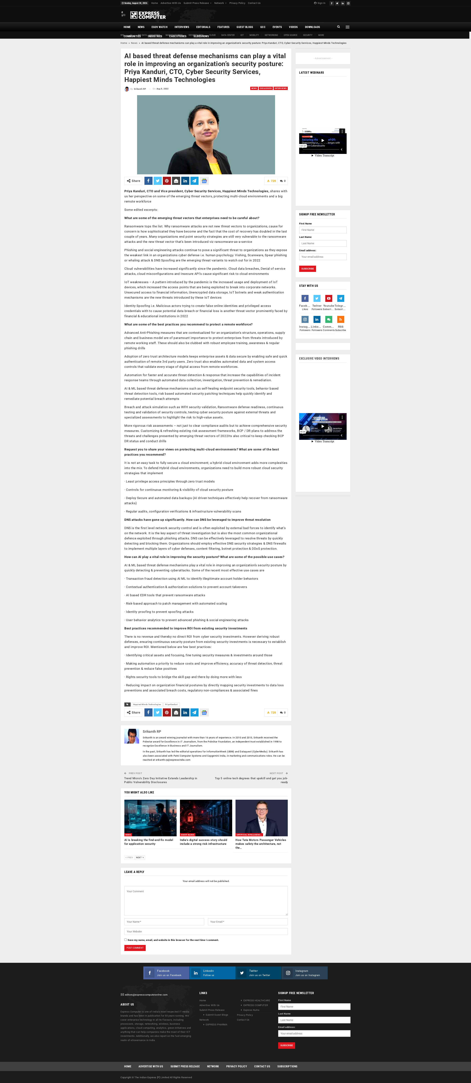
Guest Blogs (245, 27)
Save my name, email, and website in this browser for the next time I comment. (173, 940)
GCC (262, 27)
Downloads (312, 27)
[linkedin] (343, 3)
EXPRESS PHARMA (216, 1024)
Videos (293, 27)
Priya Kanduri (171, 704)
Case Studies (177, 36)
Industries (155, 36)
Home (154, 3)
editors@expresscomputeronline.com (146, 994)
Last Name (305, 237)
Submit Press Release (196, 3)
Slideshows (201, 36)
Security (307, 35)
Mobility (254, 35)
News (141, 27)
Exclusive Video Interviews (319, 358)
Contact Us (254, 3)
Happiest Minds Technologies (147, 704)
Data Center (228, 35)
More (321, 35)
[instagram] (348, 3)
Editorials (203, 27)
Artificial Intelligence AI (250, 835)
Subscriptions (287, 1066)
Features (223, 27)
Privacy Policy (237, 3)
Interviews (182, 27)
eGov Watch (159, 27)
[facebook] (332, 3)
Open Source (290, 35)
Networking (271, 35)
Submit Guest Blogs (217, 1014)
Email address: (307, 250)
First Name (305, 223)
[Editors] (122, 994)
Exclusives (266, 88)
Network (219, 3)
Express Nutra (251, 1010)
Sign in (321, 3)
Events (277, 27)
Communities (132, 36)
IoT (242, 35)
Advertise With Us (171, 3)
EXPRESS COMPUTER (255, 1005)
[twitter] (337, 3)
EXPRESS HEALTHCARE (256, 1000)
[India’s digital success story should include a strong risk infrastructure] (206, 818)
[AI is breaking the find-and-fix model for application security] (150, 818)
